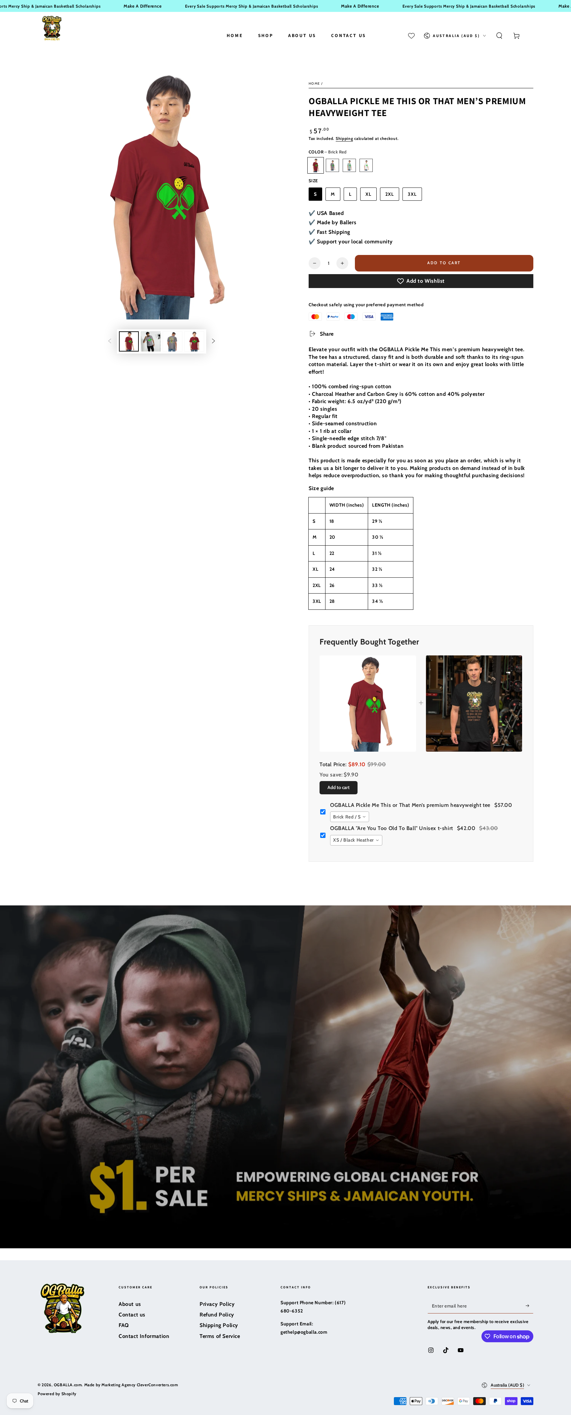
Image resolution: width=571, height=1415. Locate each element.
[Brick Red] (316, 165)
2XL (389, 194)
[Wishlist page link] (411, 35)
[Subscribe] (529, 1306)
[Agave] (349, 165)
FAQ (124, 1325)
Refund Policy (217, 1314)
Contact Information (144, 1336)
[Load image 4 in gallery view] (172, 341)
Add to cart (444, 262)
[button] (499, 35)
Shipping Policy (219, 1325)
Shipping (344, 138)
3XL (412, 194)
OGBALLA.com (68, 1384)
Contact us (132, 1314)
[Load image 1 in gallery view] (129, 341)
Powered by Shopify (57, 1393)
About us (130, 1304)
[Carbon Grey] (332, 165)
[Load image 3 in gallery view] (151, 341)
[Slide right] (213, 341)
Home (314, 83)
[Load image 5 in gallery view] (194, 341)
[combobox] (349, 817)
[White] (366, 165)
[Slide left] (109, 341)
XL (368, 194)
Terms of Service (220, 1336)
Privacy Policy (217, 1304)
